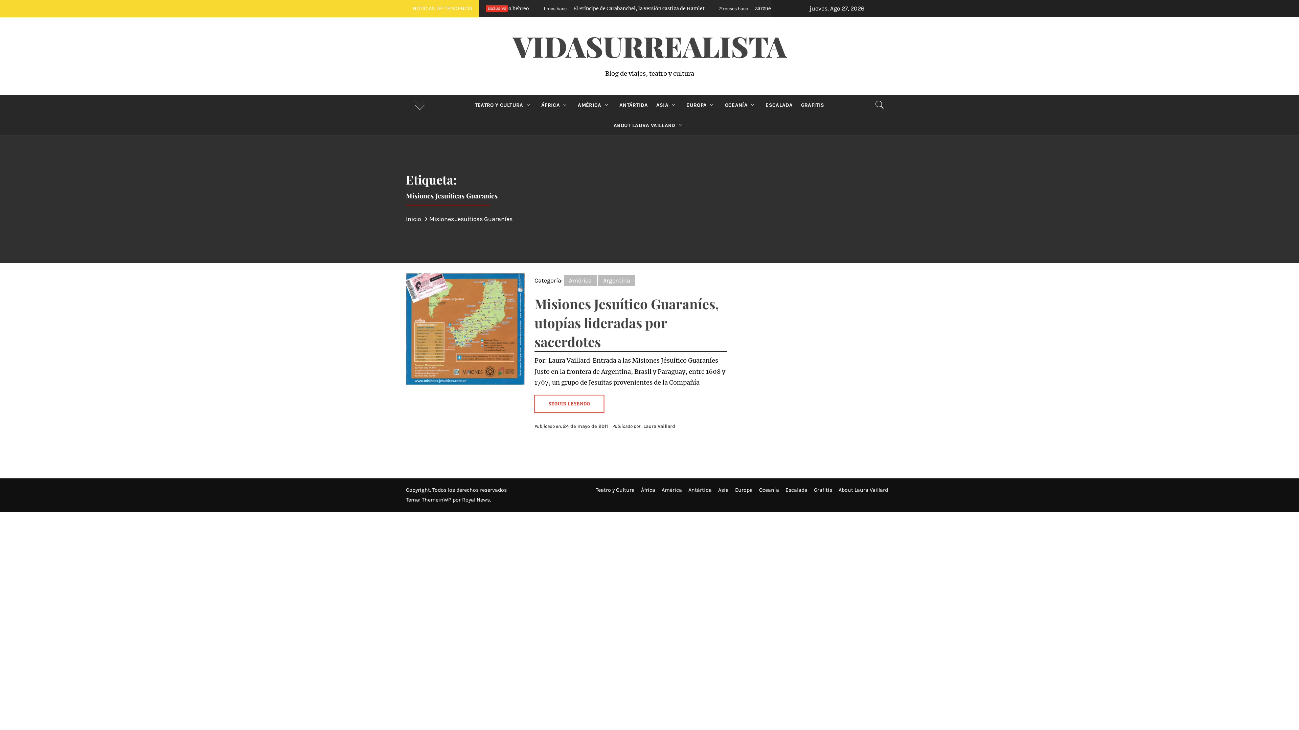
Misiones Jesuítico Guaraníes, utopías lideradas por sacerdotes (626, 322)
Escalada (779, 105)
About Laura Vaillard (644, 125)
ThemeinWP (437, 499)
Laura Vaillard (659, 426)
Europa (696, 105)
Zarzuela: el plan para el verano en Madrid (748, 8)
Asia (662, 105)
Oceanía (736, 105)
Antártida (633, 105)
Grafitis (812, 105)
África (550, 105)
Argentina (616, 280)
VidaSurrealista (650, 46)
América (589, 105)
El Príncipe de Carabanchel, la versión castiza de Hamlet (585, 8)
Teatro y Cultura (499, 105)
